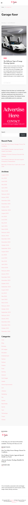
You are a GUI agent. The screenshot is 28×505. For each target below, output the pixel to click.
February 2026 (5, 194)
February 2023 (5, 306)
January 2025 (5, 235)
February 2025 (5, 232)
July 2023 (4, 293)
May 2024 (4, 261)
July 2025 (4, 216)
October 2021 (5, 328)
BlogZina (11, 500)
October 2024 (5, 245)
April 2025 (4, 226)
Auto (2, 340)
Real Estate (4, 403)
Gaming (3, 372)
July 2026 (4, 178)
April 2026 (4, 188)
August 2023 (5, 290)
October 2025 (5, 207)
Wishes (3, 419)
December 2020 (5, 331)
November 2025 (5, 204)
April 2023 (4, 299)
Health (3, 381)
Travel (3, 416)
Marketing (4, 394)
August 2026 (5, 175)
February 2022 (5, 315)
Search (3, 132)
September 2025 (6, 210)
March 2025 (4, 229)
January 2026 (5, 197)
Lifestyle (3, 391)
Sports (3, 407)
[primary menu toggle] (1, 2)
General (3, 375)
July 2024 (4, 255)
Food (2, 368)
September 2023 (6, 287)
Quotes (3, 400)
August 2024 (5, 251)
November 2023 (5, 280)
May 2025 (4, 223)
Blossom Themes (15, 501)
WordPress (14, 502)
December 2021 (5, 322)
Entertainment (5, 356)
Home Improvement (6, 384)
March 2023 (4, 302)
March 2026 (4, 191)
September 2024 (6, 248)
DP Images (4, 349)
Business (3, 346)
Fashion (3, 359)
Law (2, 388)
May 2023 (4, 296)
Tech (2, 410)
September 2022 (6, 312)
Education (4, 352)
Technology (4, 413)
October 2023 (5, 283)
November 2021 (5, 325)
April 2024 (4, 264)
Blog (5, 58)
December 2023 (5, 277)
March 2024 (4, 267)
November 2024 (5, 242)
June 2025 (4, 219)
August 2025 (5, 213)
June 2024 (4, 258)
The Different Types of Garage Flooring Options (13, 62)
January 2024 (5, 274)
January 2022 (5, 318)
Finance (3, 365)
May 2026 (4, 184)
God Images (4, 378)
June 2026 (4, 181)
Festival (3, 362)
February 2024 (5, 271)
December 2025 (5, 200)
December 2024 (5, 239)
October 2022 (5, 309)
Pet (2, 397)
